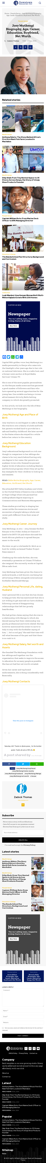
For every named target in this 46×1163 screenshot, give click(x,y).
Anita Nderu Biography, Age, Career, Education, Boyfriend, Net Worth (12, 977)
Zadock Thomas (13, 41)
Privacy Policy (29, 845)
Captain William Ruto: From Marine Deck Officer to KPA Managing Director (20, 219)
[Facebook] (15, 47)
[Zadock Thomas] (23, 788)
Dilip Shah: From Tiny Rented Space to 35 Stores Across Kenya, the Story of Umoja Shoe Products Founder (21, 180)
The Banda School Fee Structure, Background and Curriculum (23, 258)
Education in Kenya (8, 254)
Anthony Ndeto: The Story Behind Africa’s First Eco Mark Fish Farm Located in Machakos (21, 139)
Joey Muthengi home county (23, 771)
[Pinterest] (25, 47)
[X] (20, 47)
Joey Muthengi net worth (19, 776)
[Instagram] (23, 804)
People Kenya (15, 13)
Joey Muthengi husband (14, 774)
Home (7, 13)
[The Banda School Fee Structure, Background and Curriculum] (23, 238)
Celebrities (6, 292)
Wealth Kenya (7, 134)
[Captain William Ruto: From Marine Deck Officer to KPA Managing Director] (23, 199)
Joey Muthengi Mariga (32, 774)
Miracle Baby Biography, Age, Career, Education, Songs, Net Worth (34, 977)
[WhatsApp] (30, 47)
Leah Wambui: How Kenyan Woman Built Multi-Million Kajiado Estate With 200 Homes (23, 296)
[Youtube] (38, 1048)
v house (33, 776)
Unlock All (23, 840)
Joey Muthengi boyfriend (25, 768)
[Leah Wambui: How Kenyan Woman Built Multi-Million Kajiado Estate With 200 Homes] (23, 276)
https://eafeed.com (23, 800)
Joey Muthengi (36, 755)
